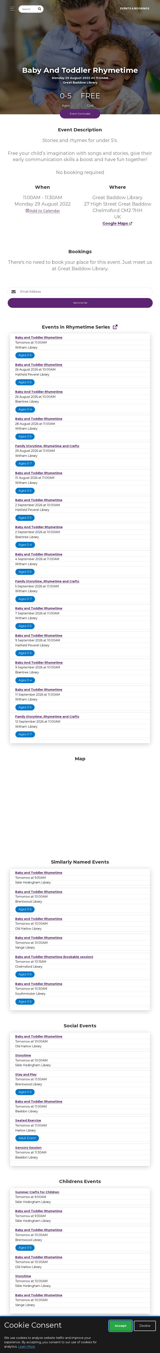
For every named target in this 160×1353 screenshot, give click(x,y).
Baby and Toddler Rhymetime (38, 337)
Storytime (23, 1055)
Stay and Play (25, 1074)
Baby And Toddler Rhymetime (39, 392)
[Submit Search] (40, 9)
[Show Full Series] (115, 327)
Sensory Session (28, 1148)
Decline (144, 1326)
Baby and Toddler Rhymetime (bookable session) (54, 957)
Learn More (26, 1346)
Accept (120, 1326)
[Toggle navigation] (11, 8)
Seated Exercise (28, 1120)
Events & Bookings (134, 8)
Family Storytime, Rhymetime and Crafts (47, 446)
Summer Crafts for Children (37, 1192)
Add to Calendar (45, 210)
